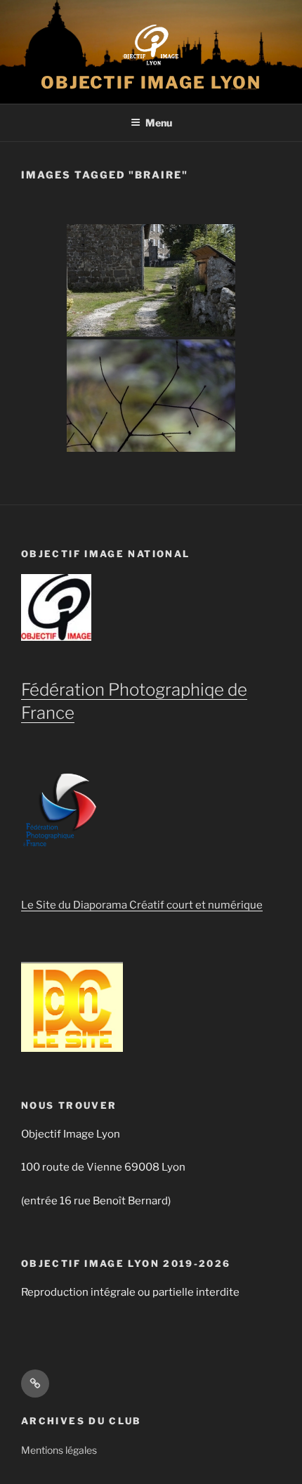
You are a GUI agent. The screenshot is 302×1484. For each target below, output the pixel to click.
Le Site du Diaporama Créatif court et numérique (142, 905)
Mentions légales (59, 1450)
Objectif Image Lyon (151, 82)
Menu (158, 123)
